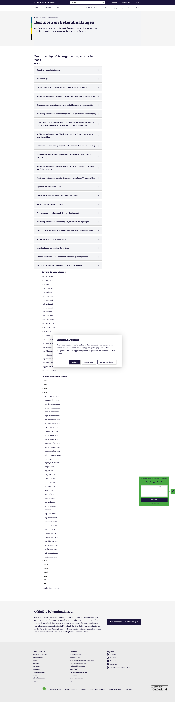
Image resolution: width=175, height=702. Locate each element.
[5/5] (161, 482)
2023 (45, 389)
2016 (46, 580)
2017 (45, 576)
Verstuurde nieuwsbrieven (78, 672)
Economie (36, 663)
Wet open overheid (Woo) (78, 663)
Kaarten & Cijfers (134, 8)
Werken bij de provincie (77, 666)
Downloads (73, 675)
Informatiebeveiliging (97, 689)
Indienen (154, 499)
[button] (38, 8)
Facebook (113, 661)
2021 (45, 560)
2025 (45, 381)
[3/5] (154, 482)
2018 (46, 572)
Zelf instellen (88, 362)
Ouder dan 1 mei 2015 (52, 588)
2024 (46, 385)
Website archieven (71, 689)
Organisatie (36, 669)
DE (129, 2)
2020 (46, 564)
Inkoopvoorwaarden (76, 678)
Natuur (35, 660)
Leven (35, 675)
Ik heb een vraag (75, 657)
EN (126, 2)
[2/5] (150, 482)
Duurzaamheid (38, 657)
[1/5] (147, 482)
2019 (46, 568)
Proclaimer (129, 689)
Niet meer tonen (154, 504)
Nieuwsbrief (73, 669)
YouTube (113, 657)
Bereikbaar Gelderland (40, 654)
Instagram (113, 664)
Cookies (83, 689)
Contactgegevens (75, 654)
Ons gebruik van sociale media (120, 667)
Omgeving (36, 666)
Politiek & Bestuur (93, 8)
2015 (45, 584)
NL (123, 2)
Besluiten (43, 18)
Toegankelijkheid (55, 689)
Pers (71, 681)
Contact (115, 2)
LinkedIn (113, 654)
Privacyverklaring (115, 689)
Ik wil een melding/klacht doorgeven (82, 660)
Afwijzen (74, 362)
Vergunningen (119, 8)
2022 (45, 392)
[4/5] (158, 482)
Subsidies (106, 8)
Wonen (35, 681)
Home (36, 18)
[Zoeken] (103, 2)
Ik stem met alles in (106, 362)
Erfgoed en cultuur (39, 678)
